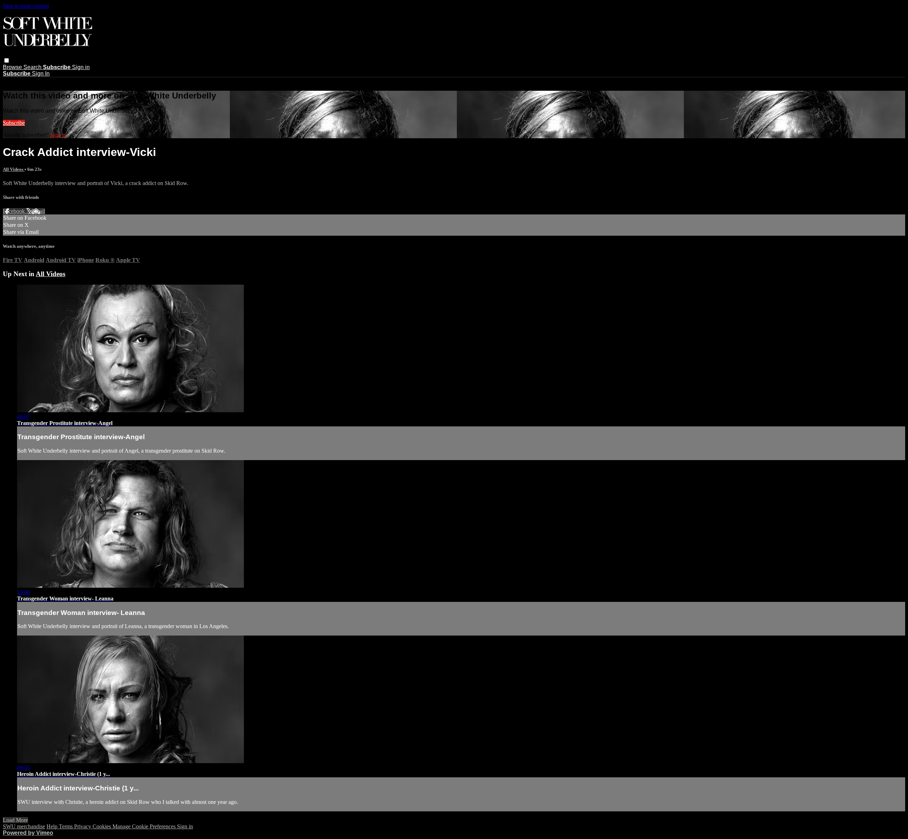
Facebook (14, 211)
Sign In (41, 74)
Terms (66, 826)
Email (38, 211)
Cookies (102, 826)
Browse (13, 67)
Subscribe (14, 123)
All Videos (13, 169)
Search (33, 67)
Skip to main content (26, 6)
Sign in (81, 67)
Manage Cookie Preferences (144, 826)
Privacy (83, 826)
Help (52, 826)
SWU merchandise (24, 826)
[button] (6, 60)
